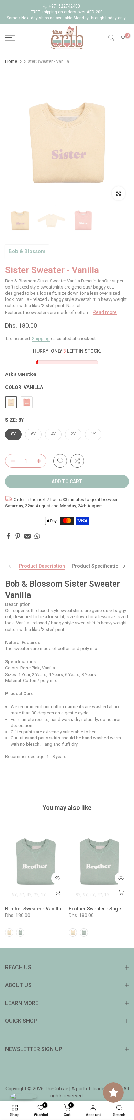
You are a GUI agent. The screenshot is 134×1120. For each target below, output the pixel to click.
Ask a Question (20, 374)
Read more (105, 312)
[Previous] (10, 566)
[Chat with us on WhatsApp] (24, 1096)
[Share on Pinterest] (18, 536)
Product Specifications (98, 566)
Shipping (41, 338)
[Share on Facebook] (8, 536)
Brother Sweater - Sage (95, 909)
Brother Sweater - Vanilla (33, 909)
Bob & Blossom (27, 251)
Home (11, 61)
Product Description (42, 566)
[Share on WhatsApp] (37, 536)
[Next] (124, 566)
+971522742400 (64, 6)
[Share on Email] (27, 536)
